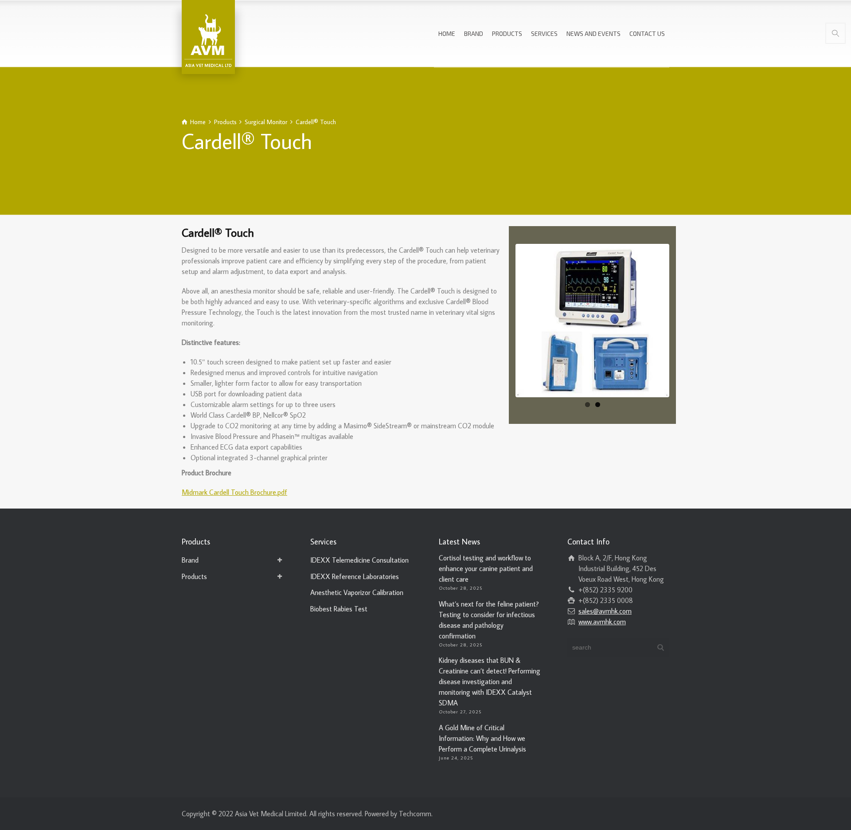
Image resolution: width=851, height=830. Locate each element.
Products (194, 576)
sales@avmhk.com (605, 611)
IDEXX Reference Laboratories (354, 576)
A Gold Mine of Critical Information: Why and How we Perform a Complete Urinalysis (482, 738)
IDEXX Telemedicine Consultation (359, 560)
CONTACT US (647, 33)
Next (681, 320)
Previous (504, 320)
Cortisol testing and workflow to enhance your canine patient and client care (486, 568)
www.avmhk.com (602, 621)
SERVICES (544, 33)
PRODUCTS (507, 33)
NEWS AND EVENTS (593, 33)
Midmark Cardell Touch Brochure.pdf (234, 492)
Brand (190, 560)
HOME (446, 33)
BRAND (473, 33)
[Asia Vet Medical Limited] (208, 35)
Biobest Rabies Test (338, 608)
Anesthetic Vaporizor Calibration (356, 592)
